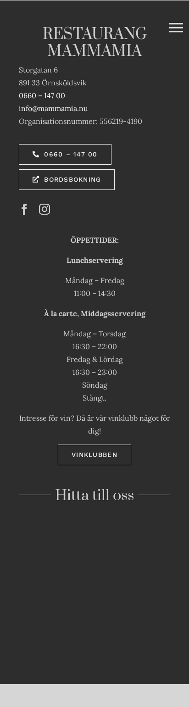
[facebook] (24, 209)
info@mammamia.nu (53, 108)
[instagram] (44, 209)
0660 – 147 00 (42, 95)
